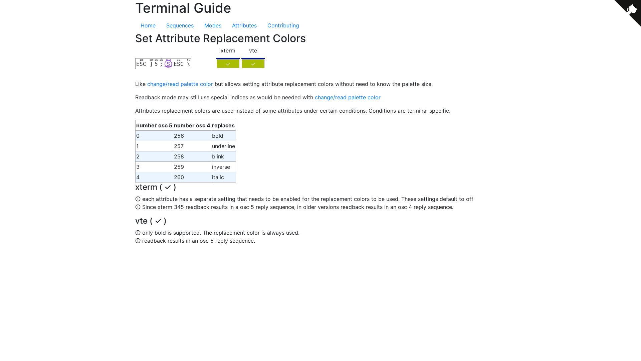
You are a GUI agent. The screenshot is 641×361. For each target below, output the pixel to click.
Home (148, 25)
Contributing (283, 25)
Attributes (244, 25)
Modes (212, 25)
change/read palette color (180, 84)
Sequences (180, 25)
